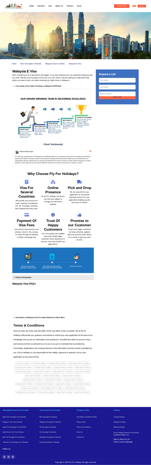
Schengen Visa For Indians (57, 363)
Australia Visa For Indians (43, 367)
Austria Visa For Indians (81, 384)
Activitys (117, 410)
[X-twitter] (8, 457)
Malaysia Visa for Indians (55, 64)
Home (31, 6)
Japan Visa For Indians (32, 375)
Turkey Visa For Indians (23, 371)
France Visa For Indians (42, 371)
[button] (53, 86)
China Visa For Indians (82, 371)
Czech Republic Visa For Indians (51, 388)
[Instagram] (13, 457)
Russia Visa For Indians (53, 380)
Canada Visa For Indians (23, 367)
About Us (59, 6)
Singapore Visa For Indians (63, 367)
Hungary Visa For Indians (29, 388)
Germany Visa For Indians (71, 375)
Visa (50, 6)
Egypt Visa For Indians (63, 384)
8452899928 (123, 6)
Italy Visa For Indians (82, 392)
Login (134, 6)
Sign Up (141, 6)
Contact (70, 6)
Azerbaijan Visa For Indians (73, 380)
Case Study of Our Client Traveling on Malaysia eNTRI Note (38, 86)
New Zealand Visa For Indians (79, 363)
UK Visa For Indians (39, 363)
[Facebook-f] (4, 457)
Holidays (41, 6)
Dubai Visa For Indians (82, 367)
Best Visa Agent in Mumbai (31, 64)
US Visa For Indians (22, 363)
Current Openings (126, 442)
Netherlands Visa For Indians (62, 371)
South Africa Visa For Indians (74, 388)
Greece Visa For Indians (46, 392)
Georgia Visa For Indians (24, 384)
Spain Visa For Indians (64, 392)
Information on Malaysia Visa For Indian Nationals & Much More (40, 317)
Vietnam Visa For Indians (52, 375)
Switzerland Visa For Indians (26, 392)
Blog (79, 6)
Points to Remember (23, 277)
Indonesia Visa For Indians (44, 384)
